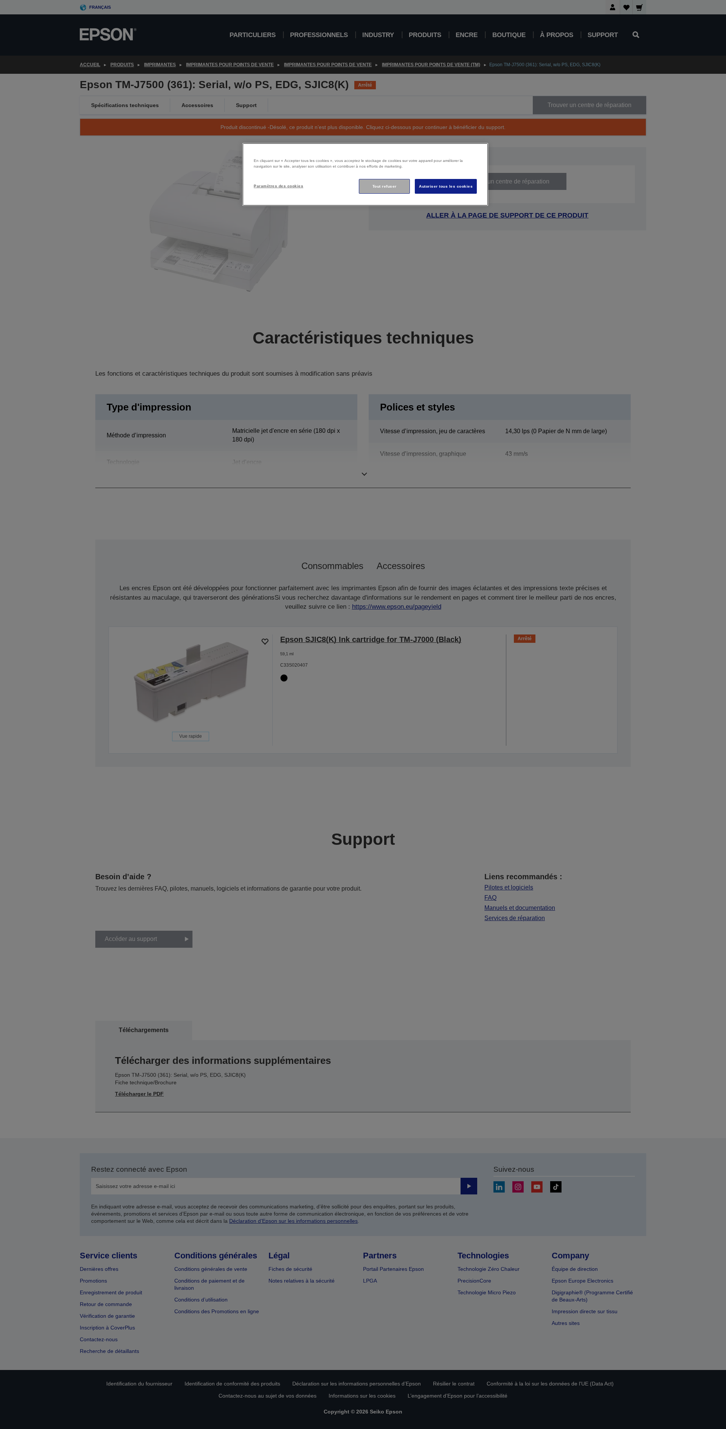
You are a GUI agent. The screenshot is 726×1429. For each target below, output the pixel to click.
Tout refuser (384, 186)
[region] (365, 174)
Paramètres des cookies (278, 186)
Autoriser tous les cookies (446, 186)
